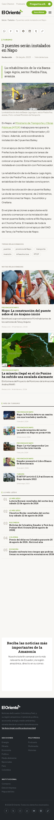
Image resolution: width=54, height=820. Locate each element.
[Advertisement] (27, 594)
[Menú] (50, 12)
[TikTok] (48, 811)
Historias (32, 750)
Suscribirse (39, 12)
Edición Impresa (9, 788)
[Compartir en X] (17, 31)
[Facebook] (6, 811)
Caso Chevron (8, 4)
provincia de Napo (23, 249)
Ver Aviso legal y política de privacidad (19, 728)
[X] (13, 811)
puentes (7, 249)
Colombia (6, 770)
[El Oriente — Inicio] (12, 12)
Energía (5, 742)
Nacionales (7, 762)
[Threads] (27, 811)
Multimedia (33, 746)
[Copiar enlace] (42, 31)
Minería (5, 746)
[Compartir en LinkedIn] (29, 31)
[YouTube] (34, 811)
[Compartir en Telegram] (23, 31)
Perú (4, 766)
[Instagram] (20, 811)
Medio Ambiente (9, 758)
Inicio (4, 20)
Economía (6, 750)
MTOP (36, 254)
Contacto (6, 784)
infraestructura (22, 254)
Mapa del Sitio (8, 791)
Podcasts (20, 4)
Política (5, 754)
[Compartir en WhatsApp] (4, 31)
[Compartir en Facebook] (10, 31)
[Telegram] (41, 811)
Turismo (11, 20)
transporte (41, 249)
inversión (7, 254)
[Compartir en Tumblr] (36, 31)
